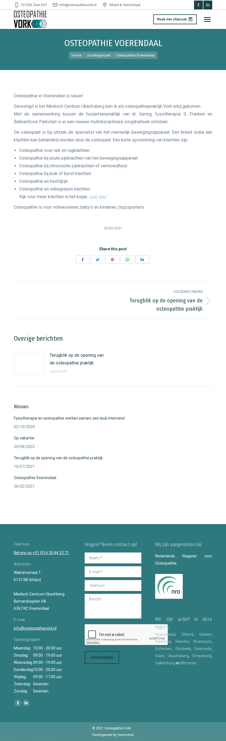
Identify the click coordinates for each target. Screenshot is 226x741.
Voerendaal (165, 634)
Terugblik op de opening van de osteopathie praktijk (77, 359)
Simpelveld (201, 656)
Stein (159, 656)
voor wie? (98, 196)
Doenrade (202, 648)
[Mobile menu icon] (207, 19)
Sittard (187, 634)
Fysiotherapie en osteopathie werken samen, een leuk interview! (69, 418)
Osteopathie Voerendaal (35, 478)
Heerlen (182, 641)
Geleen (205, 634)
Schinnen (163, 648)
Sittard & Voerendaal (124, 5)
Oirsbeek (183, 648)
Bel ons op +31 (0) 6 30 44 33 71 (41, 553)
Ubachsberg (178, 656)
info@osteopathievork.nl (77, 5)
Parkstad (163, 641)
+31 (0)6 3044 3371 (34, 5)
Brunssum (202, 641)
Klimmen (189, 663)
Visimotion (125, 735)
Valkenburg (165, 663)
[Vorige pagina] (29, 364)
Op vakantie (24, 438)
